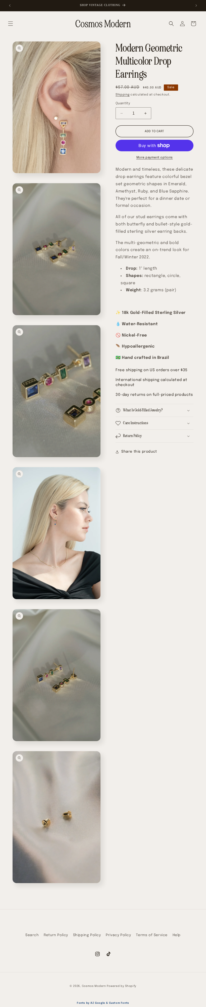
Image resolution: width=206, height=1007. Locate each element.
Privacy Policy (118, 935)
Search (32, 935)
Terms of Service (152, 935)
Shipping (123, 94)
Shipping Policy (87, 935)
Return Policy (56, 935)
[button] (10, 23)
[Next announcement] (196, 5)
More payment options (154, 157)
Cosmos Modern (94, 986)
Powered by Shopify (121, 986)
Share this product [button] (139, 451)
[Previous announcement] (9, 5)
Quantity (123, 103)
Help (177, 935)
